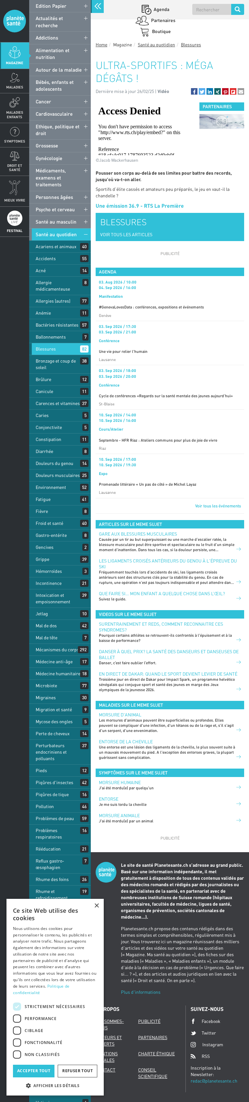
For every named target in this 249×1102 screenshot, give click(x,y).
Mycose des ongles (54, 721)
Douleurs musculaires (58, 475)
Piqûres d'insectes (54, 782)
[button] (194, 91)
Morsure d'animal (120, 714)
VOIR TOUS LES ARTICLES (126, 234)
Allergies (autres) (53, 301)
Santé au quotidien (56, 234)
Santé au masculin (56, 222)
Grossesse (47, 145)
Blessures (46, 349)
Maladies (14, 87)
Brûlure (43, 379)
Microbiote (46, 685)
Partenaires (162, 20)
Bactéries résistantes (57, 325)
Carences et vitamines (58, 403)
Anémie (43, 313)
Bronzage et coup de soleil (56, 364)
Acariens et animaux (56, 246)
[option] (221, 121)
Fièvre (42, 511)
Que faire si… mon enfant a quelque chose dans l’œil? (162, 593)
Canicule (44, 391)
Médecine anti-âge (54, 661)
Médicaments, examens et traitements (51, 177)
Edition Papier (51, 6)
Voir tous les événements (218, 505)
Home (101, 44)
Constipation (48, 439)
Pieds (41, 770)
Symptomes (14, 141)
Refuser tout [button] (77, 1070)
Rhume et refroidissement (52, 894)
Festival (14, 230)
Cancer (43, 101)
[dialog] (55, 997)
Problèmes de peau (55, 818)
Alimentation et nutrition (52, 53)
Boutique (161, 31)
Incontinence (49, 583)
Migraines (46, 697)
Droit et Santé (14, 167)
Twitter (209, 1033)
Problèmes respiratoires (49, 834)
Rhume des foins (52, 879)
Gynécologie (49, 158)
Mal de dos (46, 625)
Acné (41, 270)
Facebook (211, 1021)
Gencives (44, 547)
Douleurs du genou (54, 463)
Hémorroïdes (49, 571)
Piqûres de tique (52, 794)
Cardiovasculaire (54, 114)
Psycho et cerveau (55, 209)
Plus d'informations (140, 992)
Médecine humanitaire (58, 673)
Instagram (212, 1044)
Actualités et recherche (49, 21)
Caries (42, 415)
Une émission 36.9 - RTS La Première (140, 206)
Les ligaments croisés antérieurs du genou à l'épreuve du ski (168, 563)
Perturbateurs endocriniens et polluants (51, 752)
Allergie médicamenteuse (53, 286)
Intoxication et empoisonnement (53, 598)
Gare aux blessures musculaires (138, 534)
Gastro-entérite (51, 535)
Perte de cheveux (53, 733)
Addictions (47, 38)
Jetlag (42, 613)
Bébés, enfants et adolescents (55, 85)
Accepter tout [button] (33, 1070)
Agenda (161, 9)
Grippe (42, 559)
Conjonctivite (49, 427)
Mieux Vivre (14, 200)
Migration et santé (54, 709)
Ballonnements (51, 337)
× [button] (96, 905)
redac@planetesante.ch (214, 1081)
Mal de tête (46, 637)
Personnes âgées (54, 197)
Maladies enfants (14, 114)
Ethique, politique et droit (57, 129)
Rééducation (48, 849)
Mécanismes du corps (57, 649)
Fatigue (43, 499)
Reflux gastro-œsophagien (50, 864)
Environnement (51, 487)
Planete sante (14, 21)
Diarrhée (44, 451)
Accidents (46, 258)
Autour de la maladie (59, 70)
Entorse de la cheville (126, 741)
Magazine (14, 63)
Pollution (45, 806)
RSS (206, 1056)
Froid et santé (49, 523)
